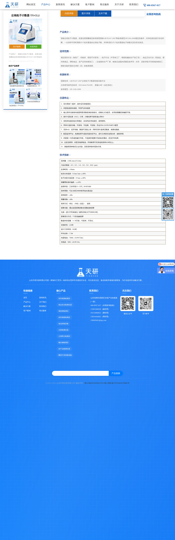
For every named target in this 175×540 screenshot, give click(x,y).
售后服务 (104, 4)
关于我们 (42, 302)
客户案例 (89, 4)
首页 (25, 298)
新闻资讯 (60, 4)
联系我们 (133, 4)
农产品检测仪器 (64, 349)
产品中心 (45, 4)
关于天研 (119, 4)
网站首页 (30, 4)
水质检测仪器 (63, 330)
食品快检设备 (63, 324)
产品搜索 (116, 373)
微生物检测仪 (63, 342)
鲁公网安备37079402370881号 (117, 383)
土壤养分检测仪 (64, 336)
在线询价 (34, 47)
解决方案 (75, 4)
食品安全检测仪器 (65, 305)
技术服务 (17, 47)
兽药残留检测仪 (64, 298)
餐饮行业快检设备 (65, 355)
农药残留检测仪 (64, 317)
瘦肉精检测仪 (63, 311)
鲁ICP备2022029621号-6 (95, 383)
